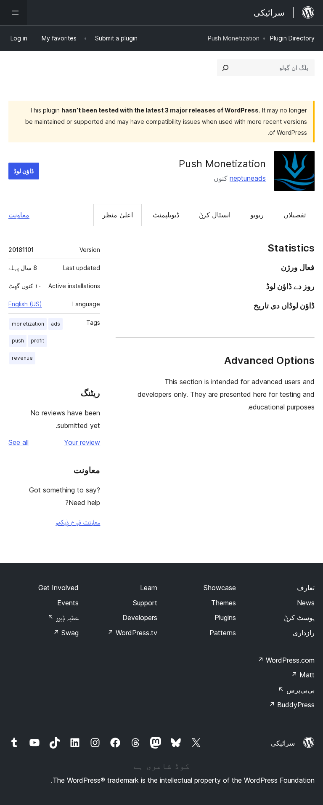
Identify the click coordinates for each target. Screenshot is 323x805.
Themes (223, 603)
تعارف (306, 587)
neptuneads (248, 178)
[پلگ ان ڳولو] (225, 67)
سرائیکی (283, 743)
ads (55, 324)
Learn (148, 587)
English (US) (25, 304)
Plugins (225, 617)
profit (37, 340)
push (18, 340)
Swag (66, 632)
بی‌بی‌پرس (296, 690)
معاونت (18, 215)
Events (68, 603)
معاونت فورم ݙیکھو (78, 522)
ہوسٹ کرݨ (299, 617)
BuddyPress (292, 705)
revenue (22, 358)
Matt (303, 675)
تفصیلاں (294, 215)
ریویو (257, 215)
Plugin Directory (292, 38)
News (306, 603)
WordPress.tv (132, 632)
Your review (82, 442)
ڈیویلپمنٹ (166, 215)
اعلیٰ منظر (117, 215)
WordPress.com (286, 660)
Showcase (220, 587)
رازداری (304, 632)
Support (145, 603)
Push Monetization (222, 164)
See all (18, 442)
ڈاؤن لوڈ (24, 170)
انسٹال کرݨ (214, 215)
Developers (139, 617)
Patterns (222, 632)
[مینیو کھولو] (13, 12)
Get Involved (58, 587)
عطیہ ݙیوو (63, 617)
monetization (28, 324)
